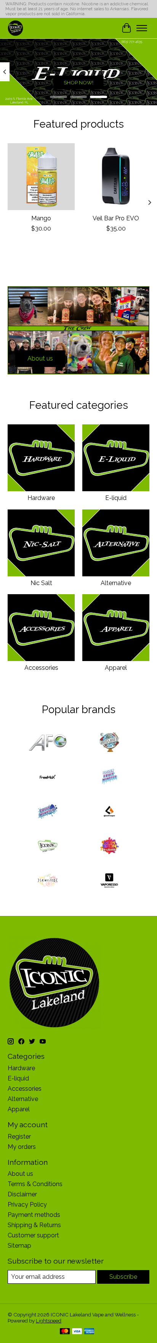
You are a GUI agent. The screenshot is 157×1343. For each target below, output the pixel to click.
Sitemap (19, 1245)
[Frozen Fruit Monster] (109, 777)
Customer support (33, 1235)
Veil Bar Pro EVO (116, 218)
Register (19, 1136)
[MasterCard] (65, 1331)
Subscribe (123, 1276)
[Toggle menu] (141, 28)
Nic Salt (41, 583)
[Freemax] (47, 777)
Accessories (41, 667)
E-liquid (116, 497)
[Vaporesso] (109, 881)
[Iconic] (47, 847)
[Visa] (77, 1331)
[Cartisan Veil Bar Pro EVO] (115, 176)
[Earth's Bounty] (109, 743)
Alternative (116, 583)
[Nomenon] (109, 847)
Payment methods (34, 1214)
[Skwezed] (47, 881)
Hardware (41, 497)
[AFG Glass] (47, 743)
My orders (22, 1146)
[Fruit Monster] (47, 812)
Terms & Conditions (35, 1184)
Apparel (116, 667)
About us (20, 1173)
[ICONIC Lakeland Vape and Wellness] (15, 28)
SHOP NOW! (78, 82)
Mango (41, 218)
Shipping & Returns (34, 1225)
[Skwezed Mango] (41, 176)
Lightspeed (48, 1321)
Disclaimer (22, 1194)
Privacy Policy (27, 1204)
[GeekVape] (109, 812)
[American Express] (89, 1331)
